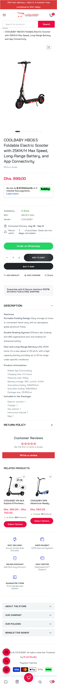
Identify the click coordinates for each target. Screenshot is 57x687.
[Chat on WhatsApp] (6, 669)
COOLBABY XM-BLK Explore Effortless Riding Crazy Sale (14, 502)
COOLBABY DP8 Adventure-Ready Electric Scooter (39, 502)
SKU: (6, 215)
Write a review (10, 167)
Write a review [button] (28, 455)
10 (41, 131)
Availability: (9, 210)
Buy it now (28, 266)
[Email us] (6, 652)
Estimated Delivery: (18, 226)
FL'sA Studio (30, 657)
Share (50, 275)
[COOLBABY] (28, 15)
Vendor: (7, 219)
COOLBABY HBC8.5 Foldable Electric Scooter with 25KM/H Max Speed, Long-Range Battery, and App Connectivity (26, 151)
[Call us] (6, 661)
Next (51, 501)
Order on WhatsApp (28, 246)
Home (5, 28)
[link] (24, 477)
